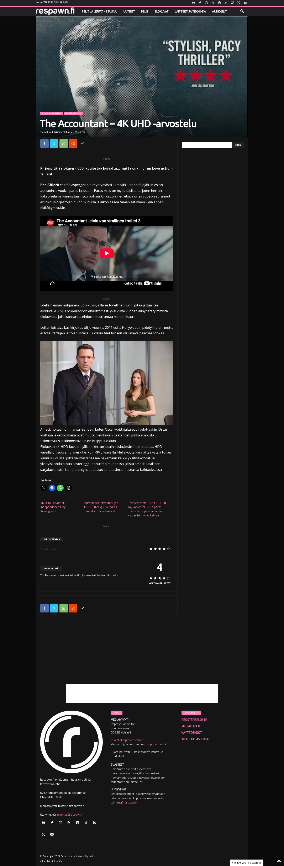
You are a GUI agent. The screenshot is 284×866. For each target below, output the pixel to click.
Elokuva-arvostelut (51, 113)
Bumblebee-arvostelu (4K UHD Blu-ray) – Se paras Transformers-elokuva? (101, 507)
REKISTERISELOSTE (194, 720)
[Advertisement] (142, 655)
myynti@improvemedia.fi (127, 740)
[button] (242, 11)
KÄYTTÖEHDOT (192, 733)
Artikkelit (219, 11)
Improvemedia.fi (157, 744)
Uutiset (129, 11)
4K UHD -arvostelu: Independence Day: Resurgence (53, 507)
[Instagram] (206, 3)
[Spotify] (219, 3)
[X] (238, 3)
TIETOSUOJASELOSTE (196, 739)
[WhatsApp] (63, 143)
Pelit (144, 11)
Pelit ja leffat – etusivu (99, 11)
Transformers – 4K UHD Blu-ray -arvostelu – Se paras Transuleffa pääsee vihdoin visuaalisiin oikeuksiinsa (147, 509)
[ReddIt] (73, 143)
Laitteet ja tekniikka (190, 11)
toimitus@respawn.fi (70, 814)
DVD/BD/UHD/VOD (73, 113)
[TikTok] (225, 3)
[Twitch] (232, 3)
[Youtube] (245, 3)
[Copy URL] (83, 143)
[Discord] (193, 3)
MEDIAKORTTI (191, 726)
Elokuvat (162, 11)
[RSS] (212, 3)
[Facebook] (200, 3)
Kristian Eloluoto (63, 132)
